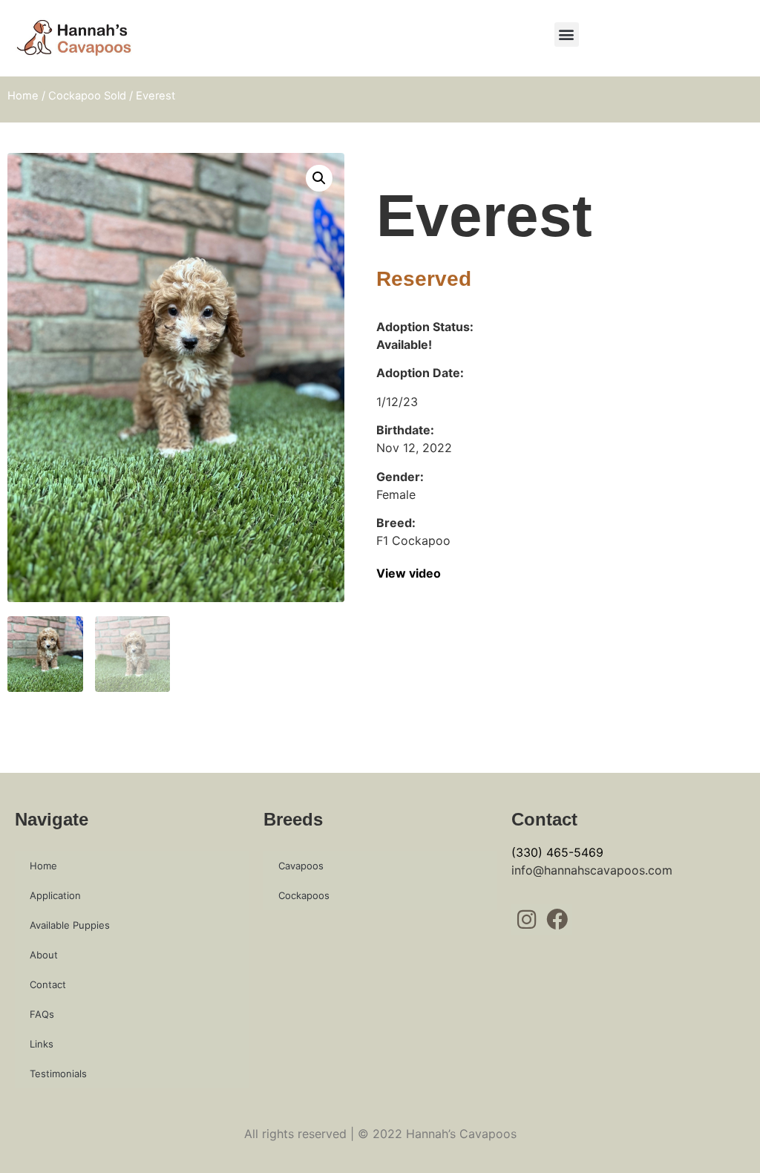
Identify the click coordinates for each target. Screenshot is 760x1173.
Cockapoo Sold (87, 95)
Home (23, 95)
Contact (48, 984)
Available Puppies (70, 925)
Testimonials (58, 1073)
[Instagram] (526, 919)
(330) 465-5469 (557, 852)
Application (55, 895)
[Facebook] (557, 919)
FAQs (42, 1014)
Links (41, 1044)
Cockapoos (304, 895)
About (44, 955)
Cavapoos (301, 866)
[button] (566, 34)
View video (408, 573)
